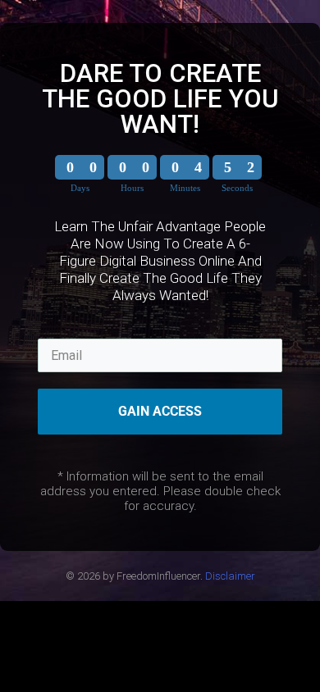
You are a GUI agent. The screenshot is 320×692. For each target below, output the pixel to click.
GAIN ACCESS (160, 411)
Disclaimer (230, 576)
